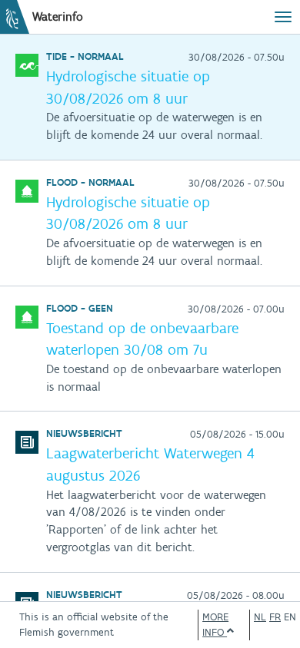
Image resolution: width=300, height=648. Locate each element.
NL (260, 616)
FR (275, 616)
